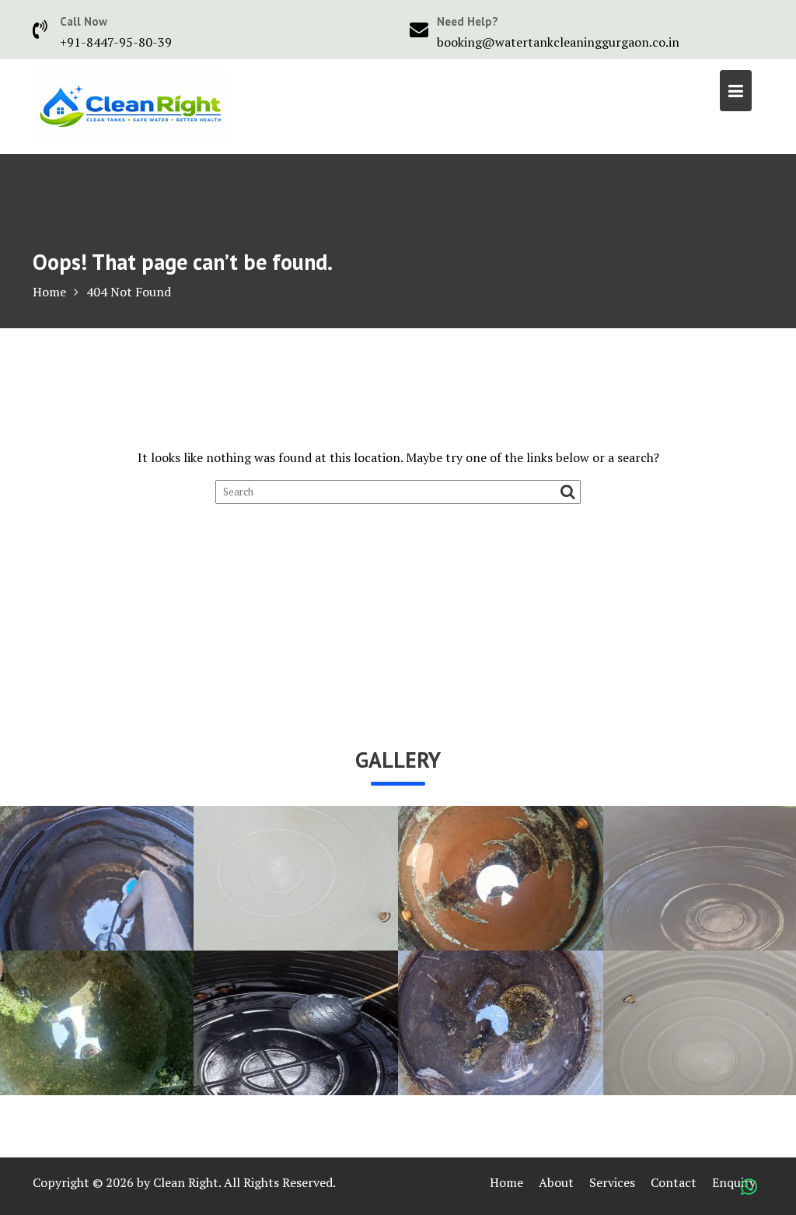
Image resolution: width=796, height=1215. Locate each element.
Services (612, 1182)
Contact (673, 1182)
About (556, 1182)
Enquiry (734, 1182)
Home (506, 1182)
